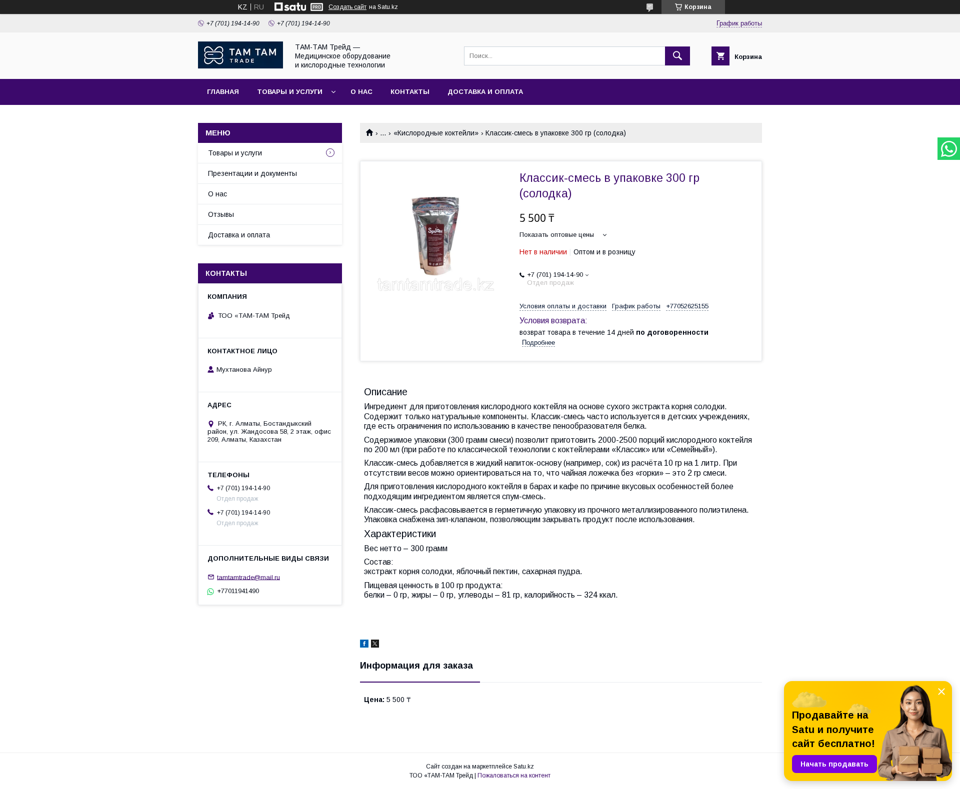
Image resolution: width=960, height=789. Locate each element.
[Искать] (677, 55)
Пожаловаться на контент (514, 775)
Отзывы (221, 214)
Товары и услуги (289, 91)
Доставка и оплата (485, 91)
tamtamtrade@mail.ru (248, 577)
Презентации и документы (252, 173)
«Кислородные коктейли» (436, 133)
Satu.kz (524, 766)
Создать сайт (347, 6)
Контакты (410, 91)
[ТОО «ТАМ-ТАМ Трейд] (240, 66)
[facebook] (364, 645)
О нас (361, 91)
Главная (223, 91)
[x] (375, 645)
